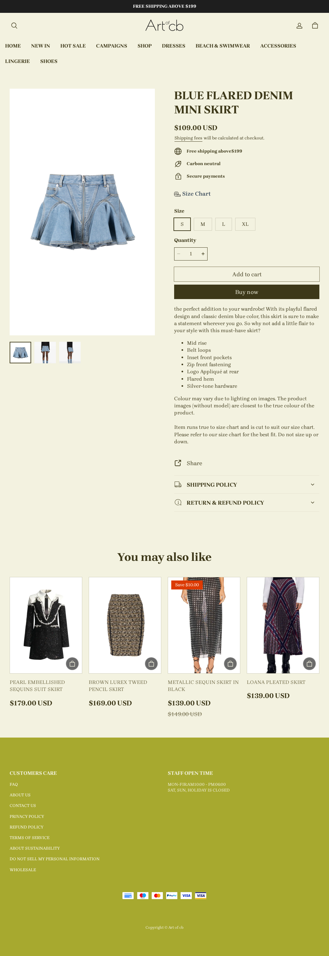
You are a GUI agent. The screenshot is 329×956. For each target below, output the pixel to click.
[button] (14, 25)
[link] (111, 46)
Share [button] (194, 463)
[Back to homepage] (164, 25)
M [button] (202, 224)
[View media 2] (45, 352)
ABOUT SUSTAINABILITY (35, 848)
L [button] (223, 224)
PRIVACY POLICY (27, 816)
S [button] (182, 224)
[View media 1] (20, 352)
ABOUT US (20, 794)
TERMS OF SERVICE (29, 837)
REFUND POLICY (26, 827)
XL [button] (245, 224)
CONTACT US (23, 805)
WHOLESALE (23, 869)
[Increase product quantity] (203, 254)
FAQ (14, 784)
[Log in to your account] (299, 25)
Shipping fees (188, 138)
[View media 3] (70, 352)
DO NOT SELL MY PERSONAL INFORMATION (55, 858)
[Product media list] (82, 212)
